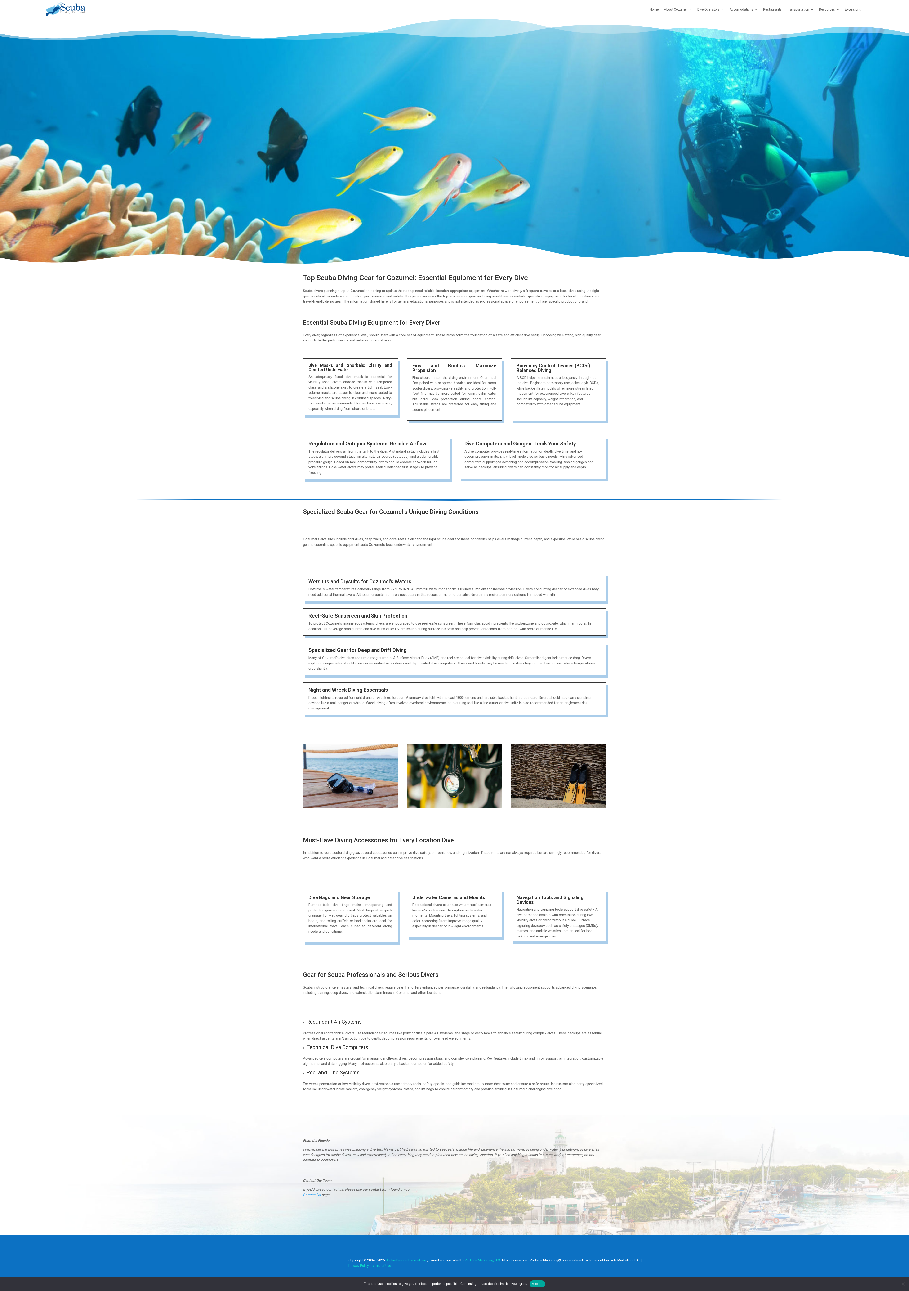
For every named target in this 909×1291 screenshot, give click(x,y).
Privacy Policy (358, 1266)
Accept (537, 1284)
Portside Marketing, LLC (482, 1260)
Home (654, 9)
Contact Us (312, 1195)
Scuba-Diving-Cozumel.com (406, 1260)
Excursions (853, 9)
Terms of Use (381, 1266)
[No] (903, 1284)
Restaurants (772, 9)
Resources (827, 9)
